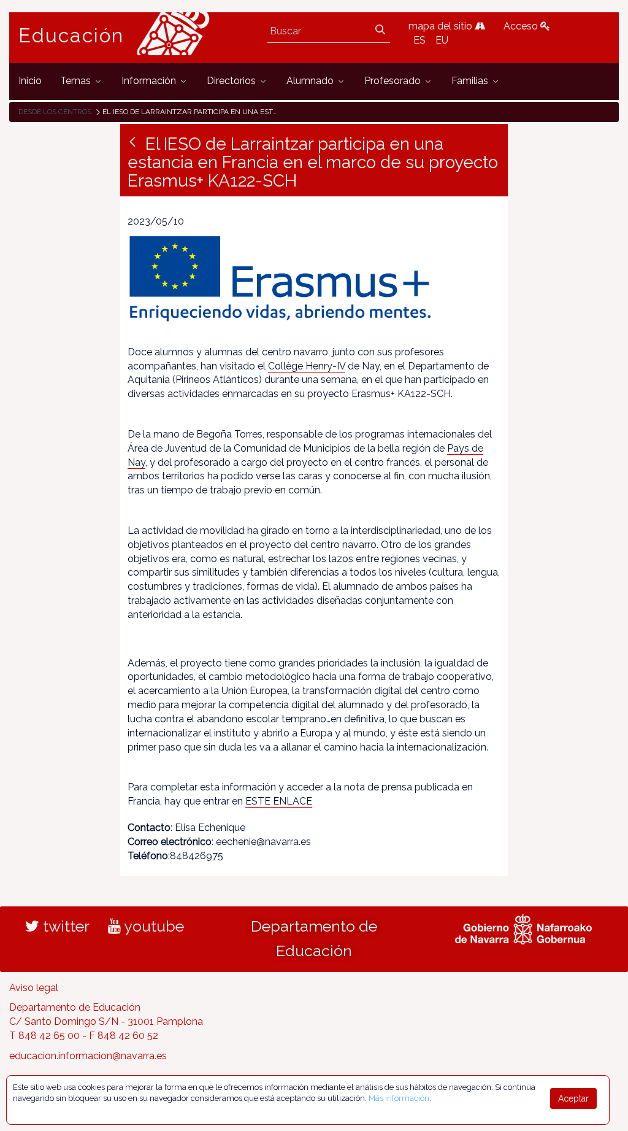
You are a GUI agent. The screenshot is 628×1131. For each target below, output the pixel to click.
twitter (64, 926)
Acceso (522, 26)
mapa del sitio (441, 26)
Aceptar (573, 1098)
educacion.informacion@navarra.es (88, 1056)
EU (441, 40)
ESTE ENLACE (278, 801)
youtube (152, 926)
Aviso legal (33, 988)
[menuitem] (30, 81)
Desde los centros (54, 111)
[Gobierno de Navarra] (523, 927)
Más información (399, 1098)
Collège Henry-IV (306, 366)
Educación (71, 35)
